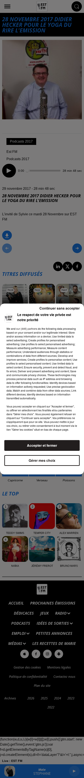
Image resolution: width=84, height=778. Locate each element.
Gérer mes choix (42, 460)
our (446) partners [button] (26, 328)
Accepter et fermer (42, 445)
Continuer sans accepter (59, 308)
